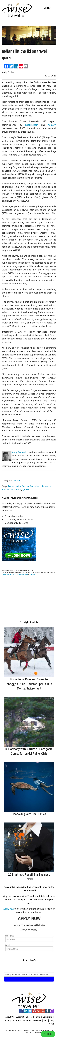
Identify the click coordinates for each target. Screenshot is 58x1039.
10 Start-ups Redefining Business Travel (29, 876)
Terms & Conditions (43, 1017)
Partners (17, 1020)
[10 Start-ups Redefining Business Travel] (29, 847)
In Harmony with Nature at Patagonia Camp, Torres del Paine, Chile (29, 751)
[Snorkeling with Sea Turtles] (29, 787)
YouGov (51, 124)
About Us (10, 1017)
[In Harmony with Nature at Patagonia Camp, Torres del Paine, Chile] (29, 722)
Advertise (37, 1020)
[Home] (17, 10)
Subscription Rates (24, 1017)
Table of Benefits (6, 574)
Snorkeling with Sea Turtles (29, 814)
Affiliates (27, 1020)
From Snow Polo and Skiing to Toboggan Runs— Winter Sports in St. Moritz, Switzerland (29, 683)
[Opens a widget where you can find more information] (47, 1034)
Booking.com (31, 124)
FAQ (45, 1020)
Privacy (8, 1020)
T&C (13, 574)
